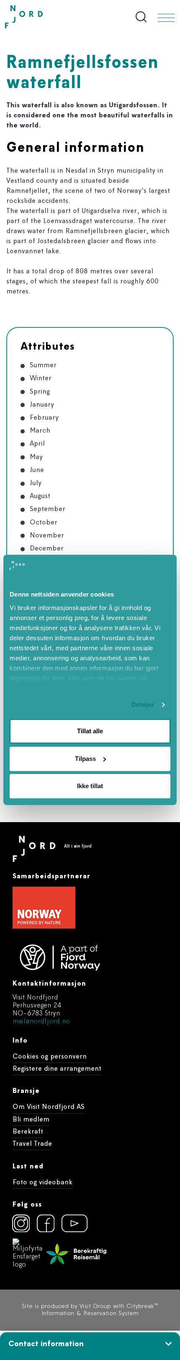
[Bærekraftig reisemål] (76, 1254)
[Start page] (41, 17)
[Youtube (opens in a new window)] (70, 1223)
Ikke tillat (90, 786)
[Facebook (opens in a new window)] (45, 1223)
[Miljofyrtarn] (28, 1253)
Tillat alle (90, 731)
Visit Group (95, 1306)
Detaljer (142, 704)
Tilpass (85, 758)
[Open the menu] (166, 17)
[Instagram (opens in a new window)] (21, 1223)
